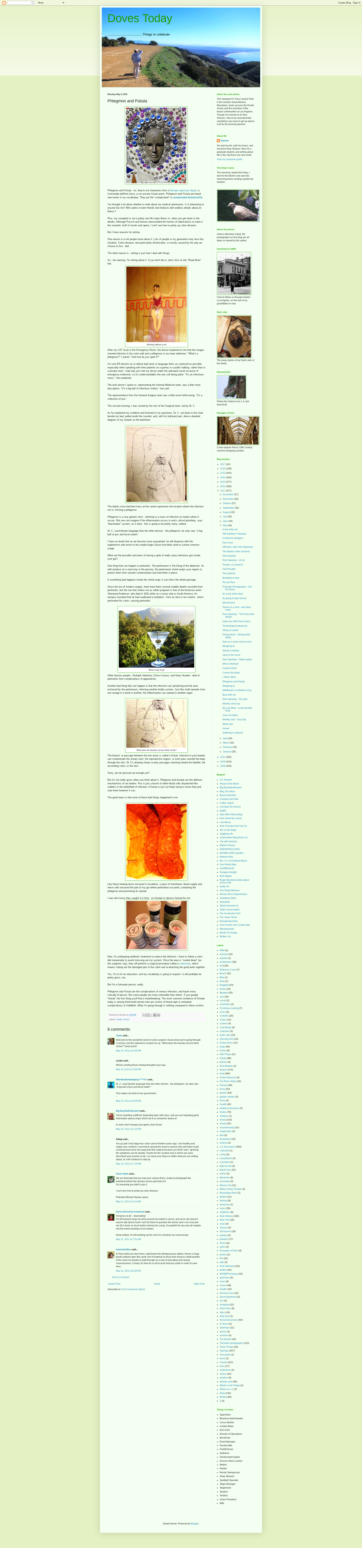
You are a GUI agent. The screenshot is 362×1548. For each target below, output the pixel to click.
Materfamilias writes (230, 849)
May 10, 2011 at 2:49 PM (128, 1050)
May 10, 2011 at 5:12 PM (128, 1129)
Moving (223, 1200)
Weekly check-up (231, 703)
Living (223, 1154)
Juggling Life (226, 833)
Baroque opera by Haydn (183, 190)
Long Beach (226, 1158)
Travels (223, 1362)
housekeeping (227, 1127)
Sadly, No (224, 886)
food (222, 1073)
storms (223, 1331)
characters (225, 1004)
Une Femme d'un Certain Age (235, 925)
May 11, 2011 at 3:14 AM (128, 1201)
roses (222, 1281)
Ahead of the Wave (229, 783)
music (223, 1208)
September (229, 508)
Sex (222, 1300)
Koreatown (225, 1139)
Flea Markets (226, 1066)
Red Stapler (226, 876)
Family (223, 1058)
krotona (223, 1143)
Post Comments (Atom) (133, 1289)
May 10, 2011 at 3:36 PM (128, 1069)
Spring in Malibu (230, 650)
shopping (224, 1304)
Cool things (225, 1027)
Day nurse (227, 542)
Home (157, 1284)
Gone (222, 1100)
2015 (223, 473)
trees (222, 1366)
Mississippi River (228, 1193)
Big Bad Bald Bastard (127, 1111)
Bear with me (229, 694)
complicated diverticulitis (187, 197)
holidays (224, 1116)
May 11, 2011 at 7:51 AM (128, 1239)
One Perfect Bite (228, 864)
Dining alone (226, 1042)
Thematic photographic (231, 1343)
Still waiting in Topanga (234, 533)
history (223, 1112)
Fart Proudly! (228, 569)
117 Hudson (226, 779)
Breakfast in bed (230, 578)
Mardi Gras (225, 1170)
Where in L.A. (226, 1389)
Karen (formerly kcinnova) (130, 1211)
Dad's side (225, 1035)
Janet (119, 1035)
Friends (223, 1085)
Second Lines (227, 1293)
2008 (223, 766)
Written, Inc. (226, 936)
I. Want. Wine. (229, 677)
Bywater (224, 992)
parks (222, 1247)
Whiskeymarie (227, 929)
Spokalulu (225, 902)
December (228, 494)
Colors (223, 1019)
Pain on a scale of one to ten (237, 641)
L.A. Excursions (227, 1146)
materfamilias (123, 1249)
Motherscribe (226, 856)
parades (224, 1239)
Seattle (223, 1289)
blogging (224, 985)
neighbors (225, 1212)
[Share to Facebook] (155, 1015)
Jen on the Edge (228, 830)
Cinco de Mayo (230, 715)
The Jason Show (228, 917)
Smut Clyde (122, 1173)
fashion (223, 1062)
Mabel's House (227, 845)
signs (222, 1312)
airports (223, 958)
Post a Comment (120, 1277)
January (227, 751)
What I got (227, 724)
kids (222, 1135)
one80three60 (227, 868)
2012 (223, 486)
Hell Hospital (229, 556)
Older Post (199, 1284)
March (226, 742)
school (223, 1285)
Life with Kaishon (228, 841)
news (222, 1224)
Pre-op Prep (228, 582)
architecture (226, 962)
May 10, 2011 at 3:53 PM (128, 1101)
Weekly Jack (226, 1381)
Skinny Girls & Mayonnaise (233, 894)
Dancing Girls (227, 1039)
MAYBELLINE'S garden (232, 853)
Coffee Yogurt (227, 803)
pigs (222, 1262)
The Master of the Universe (236, 551)
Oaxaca (224, 1227)
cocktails (224, 1015)
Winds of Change (228, 932)
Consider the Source (230, 806)
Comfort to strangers (232, 538)
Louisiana (225, 1162)
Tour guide (225, 1354)
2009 (223, 761)
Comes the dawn (231, 672)
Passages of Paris (229, 1250)
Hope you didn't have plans (236, 621)
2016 (223, 468)
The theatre (225, 1339)
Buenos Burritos (228, 795)
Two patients (228, 573)
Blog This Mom (227, 791)
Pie (221, 1258)
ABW (222, 950)
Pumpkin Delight (228, 872)
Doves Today (139, 18)
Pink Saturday (227, 1266)
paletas (223, 1235)
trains (222, 1358)
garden (223, 1092)
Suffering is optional (232, 732)
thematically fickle (229, 921)
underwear (225, 1370)
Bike (222, 977)
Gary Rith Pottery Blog (231, 814)
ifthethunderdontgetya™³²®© (131, 1079)
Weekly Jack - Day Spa (234, 719)
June (226, 521)
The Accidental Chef (230, 913)
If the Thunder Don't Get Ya (233, 826)
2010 (223, 757)
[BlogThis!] (148, 1015)
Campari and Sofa (229, 799)
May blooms (228, 602)
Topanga (224, 1350)
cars (222, 996)
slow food (224, 1316)
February (228, 747)
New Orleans (226, 1216)
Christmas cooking (229, 1008)
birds (222, 981)
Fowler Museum (228, 1077)
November (228, 499)
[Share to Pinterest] (158, 1015)
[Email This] (144, 1015)
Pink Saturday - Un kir (233, 560)
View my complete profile (229, 159)
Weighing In (228, 646)
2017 (223, 464)
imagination (226, 1131)
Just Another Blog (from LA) (234, 837)
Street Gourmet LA (229, 905)
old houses (225, 1231)
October (227, 503)
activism (224, 954)
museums (225, 1204)
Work (222, 1393)
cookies (224, 1023)
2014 (223, 477)
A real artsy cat (229, 529)
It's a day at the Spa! (232, 593)
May (225, 525)
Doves (223, 1050)
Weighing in (228, 686)
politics (223, 1270)
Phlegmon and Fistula (233, 681)
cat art (223, 1000)
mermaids (225, 1181)
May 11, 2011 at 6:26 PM (128, 1271)
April (225, 738)
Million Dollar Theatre (231, 1189)
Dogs (222, 1046)
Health (119, 1019)
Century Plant (229, 668)
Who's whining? (230, 664)
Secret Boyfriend (228, 1297)
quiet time (225, 1277)
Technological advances (234, 626)
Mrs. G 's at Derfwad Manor (233, 860)
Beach (223, 973)
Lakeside (224, 1150)
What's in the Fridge (230, 1385)
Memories (225, 1177)
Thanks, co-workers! (232, 564)
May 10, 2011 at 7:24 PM (128, 1163)
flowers (223, 1069)
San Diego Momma (229, 890)
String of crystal (230, 630)
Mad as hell (226, 1166)
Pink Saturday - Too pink (234, 699)
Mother (223, 1197)
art (221, 965)
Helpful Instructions (229, 1108)
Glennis (225, 140)
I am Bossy (225, 822)
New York (224, 1220)
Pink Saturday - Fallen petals (237, 659)
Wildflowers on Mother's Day (237, 690)
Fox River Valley (228, 1081)
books (223, 989)
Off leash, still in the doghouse (237, 547)
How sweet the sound (231, 818)
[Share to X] (151, 1015)
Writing (223, 1397)
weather (224, 1377)
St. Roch (224, 1324)
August (227, 512)
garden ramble (227, 1096)
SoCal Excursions (229, 1320)
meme (223, 1173)
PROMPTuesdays (229, 1274)
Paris (222, 1243)
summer (224, 1335)
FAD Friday (225, 1054)
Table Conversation (230, 909)
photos (223, 1254)
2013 (223, 482)
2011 (223, 490)
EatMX (223, 810)
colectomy (184, 963)
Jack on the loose (231, 655)
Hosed (126, 1019)
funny (222, 1089)
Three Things (226, 1347)
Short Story (225, 1308)
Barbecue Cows (228, 969)
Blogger (195, 1523)
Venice (223, 1374)
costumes (224, 1031)
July (225, 516)
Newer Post (114, 1284)
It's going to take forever (234, 598)
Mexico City (226, 1185)
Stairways (225, 1327)
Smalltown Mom (228, 898)
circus (223, 1012)
